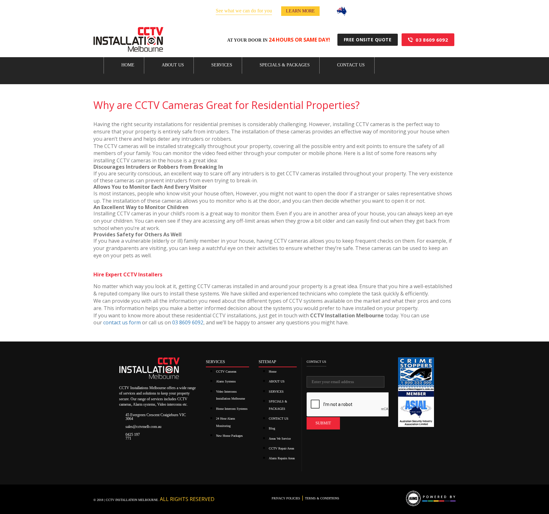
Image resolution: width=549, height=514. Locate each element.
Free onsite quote (368, 40)
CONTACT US (351, 65)
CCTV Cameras (226, 371)
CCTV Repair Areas (281, 448)
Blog (272, 428)
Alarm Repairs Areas (282, 458)
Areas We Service (280, 438)
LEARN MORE (300, 11)
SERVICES (221, 65)
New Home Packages (229, 435)
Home (127, 65)
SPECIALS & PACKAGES (285, 65)
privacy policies (286, 498)
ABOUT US (173, 65)
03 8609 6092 (432, 40)
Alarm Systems (226, 381)
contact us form (122, 322)
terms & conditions (321, 498)
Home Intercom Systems (231, 408)
